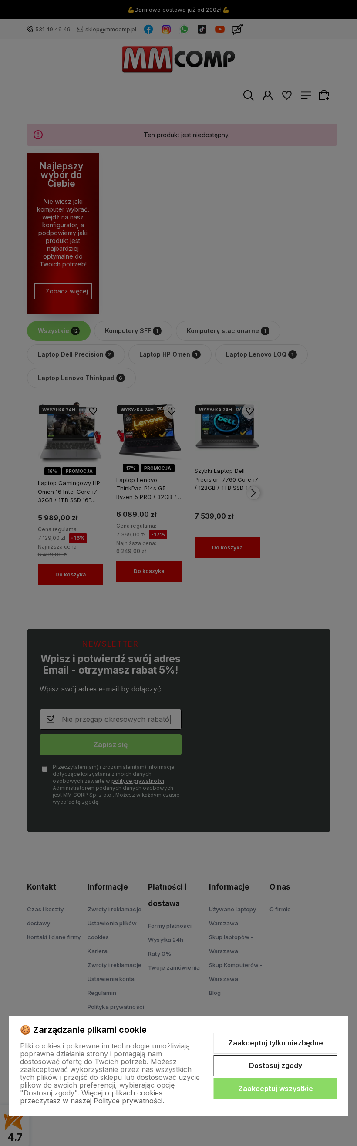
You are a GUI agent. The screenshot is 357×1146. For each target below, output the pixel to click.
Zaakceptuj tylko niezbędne (275, 1042)
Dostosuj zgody (275, 1065)
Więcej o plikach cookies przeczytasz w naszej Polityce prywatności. (92, 1097)
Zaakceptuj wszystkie (275, 1088)
